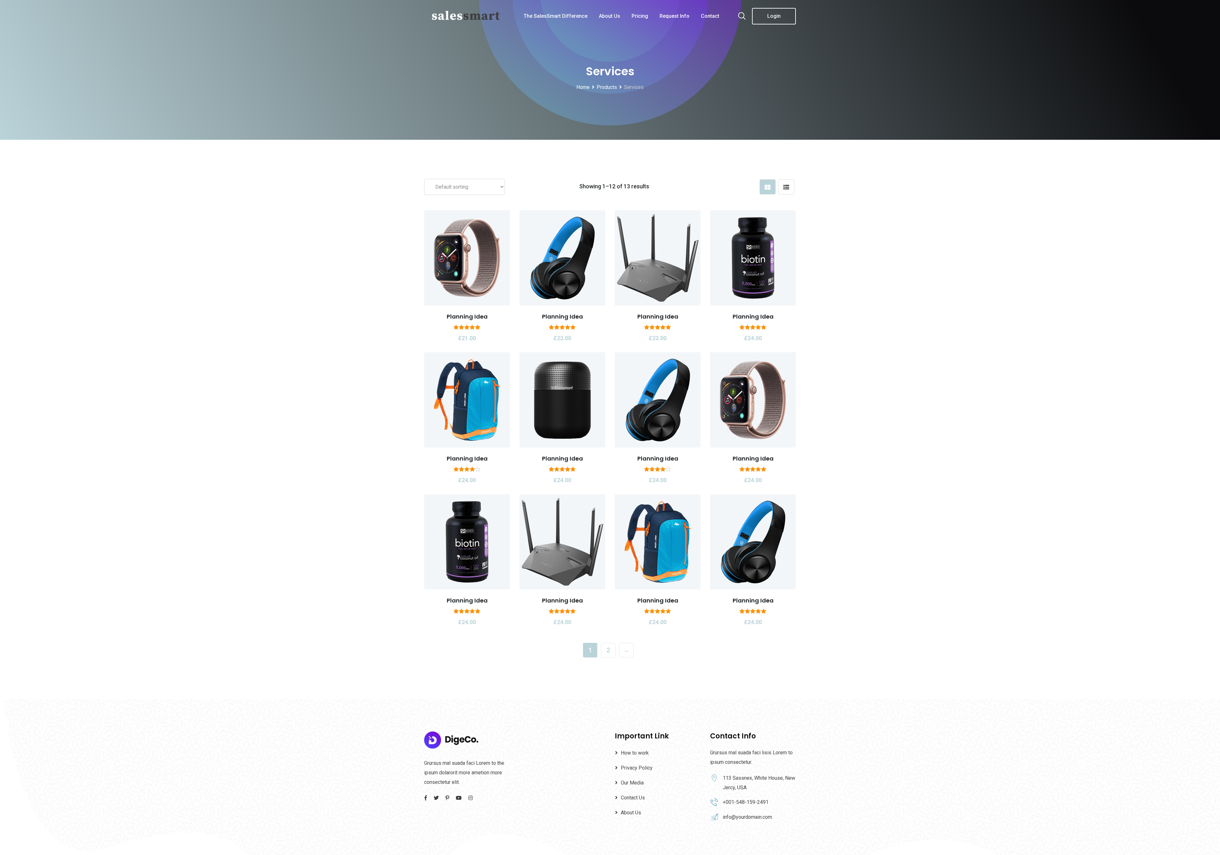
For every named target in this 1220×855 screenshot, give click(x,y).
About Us (609, 16)
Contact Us (633, 798)
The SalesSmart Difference (555, 16)
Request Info (674, 16)
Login (774, 16)
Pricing (640, 16)
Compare (501, 256)
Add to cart (433, 256)
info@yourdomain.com (747, 817)
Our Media (632, 783)
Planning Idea (467, 316)
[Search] (742, 16)
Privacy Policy (637, 768)
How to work (635, 753)
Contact (710, 16)
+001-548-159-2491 (746, 802)
